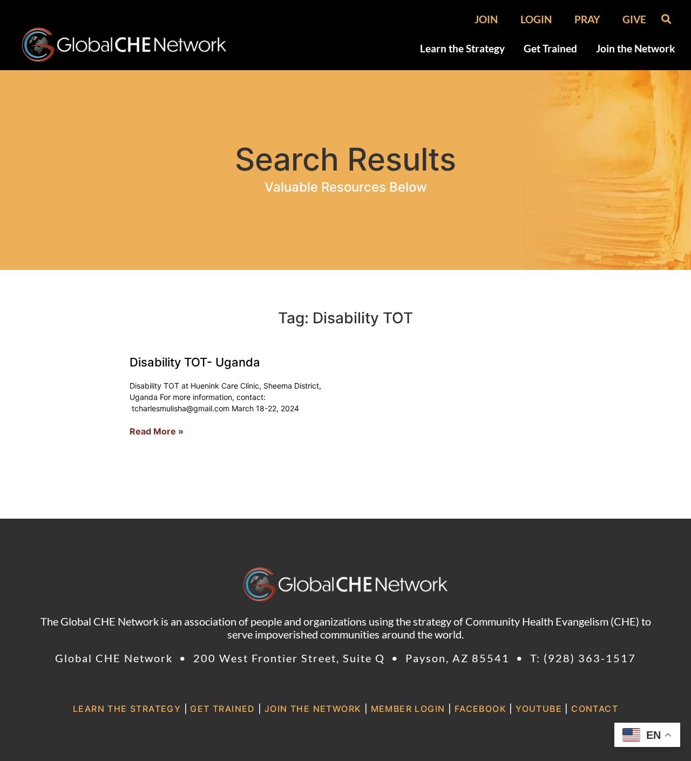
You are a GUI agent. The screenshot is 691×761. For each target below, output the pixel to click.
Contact (594, 708)
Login (536, 19)
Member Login (408, 708)
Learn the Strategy (462, 48)
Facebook (480, 708)
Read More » (157, 431)
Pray (587, 19)
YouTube (539, 708)
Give (634, 19)
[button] (666, 19)
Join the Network (635, 48)
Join (486, 19)
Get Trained (550, 48)
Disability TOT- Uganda (195, 362)
